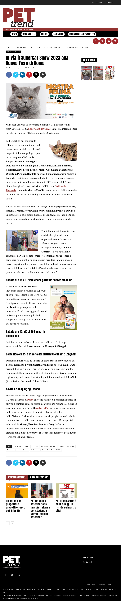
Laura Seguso (15, 68)
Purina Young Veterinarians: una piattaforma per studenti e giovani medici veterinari (40, 509)
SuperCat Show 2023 (39, 129)
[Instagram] (102, 41)
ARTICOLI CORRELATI (17, 477)
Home (8, 47)
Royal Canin (22, 450)
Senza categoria (22, 47)
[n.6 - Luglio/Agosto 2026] (86, 73)
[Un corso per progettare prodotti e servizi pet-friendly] (17, 490)
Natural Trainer (48, 446)
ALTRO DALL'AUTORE (39, 477)
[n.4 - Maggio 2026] (110, 73)
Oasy (62, 446)
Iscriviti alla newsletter (82, 34)
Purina (10, 450)
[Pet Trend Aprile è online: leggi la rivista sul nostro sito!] (66, 490)
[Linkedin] (109, 41)
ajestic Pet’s (41, 408)
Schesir (35, 450)
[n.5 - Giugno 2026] (98, 73)
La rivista (58, 34)
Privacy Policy (90, 584)
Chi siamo (97, 2)
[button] (115, 41)
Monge (35, 446)
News (14, 34)
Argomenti (28, 34)
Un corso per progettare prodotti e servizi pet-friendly (16, 506)
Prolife (70, 446)
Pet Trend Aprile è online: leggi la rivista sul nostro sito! (66, 506)
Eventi (44, 34)
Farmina (17, 446)
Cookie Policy (105, 584)
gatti (26, 446)
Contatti (109, 2)
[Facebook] (96, 41)
